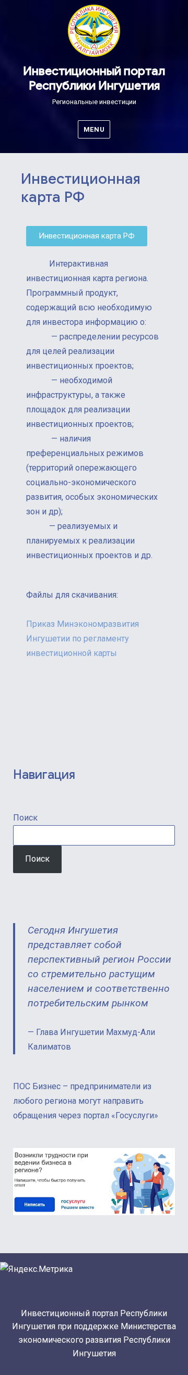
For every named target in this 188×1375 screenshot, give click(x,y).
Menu (94, 129)
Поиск (25, 818)
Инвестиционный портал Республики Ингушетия (94, 78)
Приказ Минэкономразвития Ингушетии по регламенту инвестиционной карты (82, 638)
